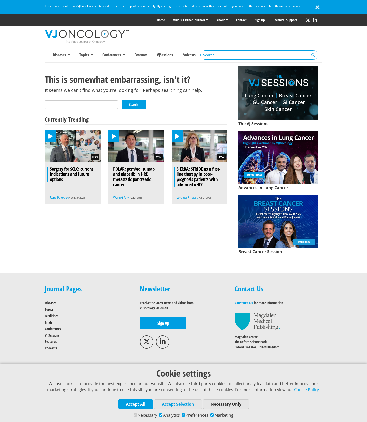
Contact (241, 20)
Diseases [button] (60, 55)
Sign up (260, 20)
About (221, 20)
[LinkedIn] (315, 20)
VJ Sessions (52, 335)
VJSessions (165, 55)
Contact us (244, 302)
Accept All (135, 404)
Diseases (50, 302)
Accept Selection (178, 404)
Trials (48, 322)
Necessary (147, 415)
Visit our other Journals (189, 20)
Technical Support (285, 20)
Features (140, 55)
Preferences (197, 415)
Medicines (51, 315)
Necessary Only (226, 404)
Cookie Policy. (307, 389)
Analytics (171, 415)
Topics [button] (84, 55)
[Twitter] (308, 20)
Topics (49, 309)
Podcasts (189, 55)
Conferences (53, 328)
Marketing (223, 415)
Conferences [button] (112, 55)
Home (161, 20)
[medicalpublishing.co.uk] (257, 321)
